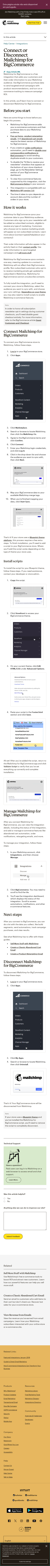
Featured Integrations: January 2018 (17, 1357)
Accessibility (8, 1452)
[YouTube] (34, 1521)
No (8, 1201)
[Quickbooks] (18, 1500)
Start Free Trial (33, 23)
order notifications (33, 148)
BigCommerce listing (20, 184)
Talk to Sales (8, 1477)
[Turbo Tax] (17, 1495)
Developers (29, 1420)
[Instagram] (21, 1521)
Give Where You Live (11, 1445)
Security (7, 1414)
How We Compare (10, 1406)
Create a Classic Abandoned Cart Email (24, 1295)
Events (27, 1423)
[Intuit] (25, 1490)
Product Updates (10, 1395)
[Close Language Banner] (46, 4)
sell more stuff (24, 253)
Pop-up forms (16, 136)
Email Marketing (9, 1399)
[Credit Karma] (31, 1495)
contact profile (30, 247)
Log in (13, 351)
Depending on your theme (33, 292)
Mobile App (8, 1421)
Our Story (7, 1437)
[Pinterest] (41, 1521)
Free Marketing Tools (32, 1395)
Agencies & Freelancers (33, 1416)
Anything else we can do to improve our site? (24, 1208)
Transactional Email (11, 1402)
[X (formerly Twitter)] (15, 1521)
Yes (8, 1198)
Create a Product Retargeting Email (26, 954)
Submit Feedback (13, 1236)
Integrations (22, 43)
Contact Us (8, 1466)
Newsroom (8, 1441)
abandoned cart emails (32, 139)
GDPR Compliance (10, 1410)
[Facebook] (9, 1521)
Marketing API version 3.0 (22, 190)
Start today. (25, 16)
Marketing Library (31, 1391)
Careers (6, 1448)
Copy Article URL (13, 72)
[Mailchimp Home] (10, 22)
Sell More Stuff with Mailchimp (24, 943)
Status (6, 1418)
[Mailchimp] (32, 1500)
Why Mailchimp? (10, 1391)
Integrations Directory (33, 1402)
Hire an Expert (9, 1469)
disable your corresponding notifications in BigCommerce (28, 153)
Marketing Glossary (32, 1399)
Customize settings (25, 1561)
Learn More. (13, 1180)
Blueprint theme (30, 1117)
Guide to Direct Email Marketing (15, 1362)
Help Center (9, 43)
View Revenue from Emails (17, 1315)
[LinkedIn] (28, 1521)
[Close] (46, 1546)
